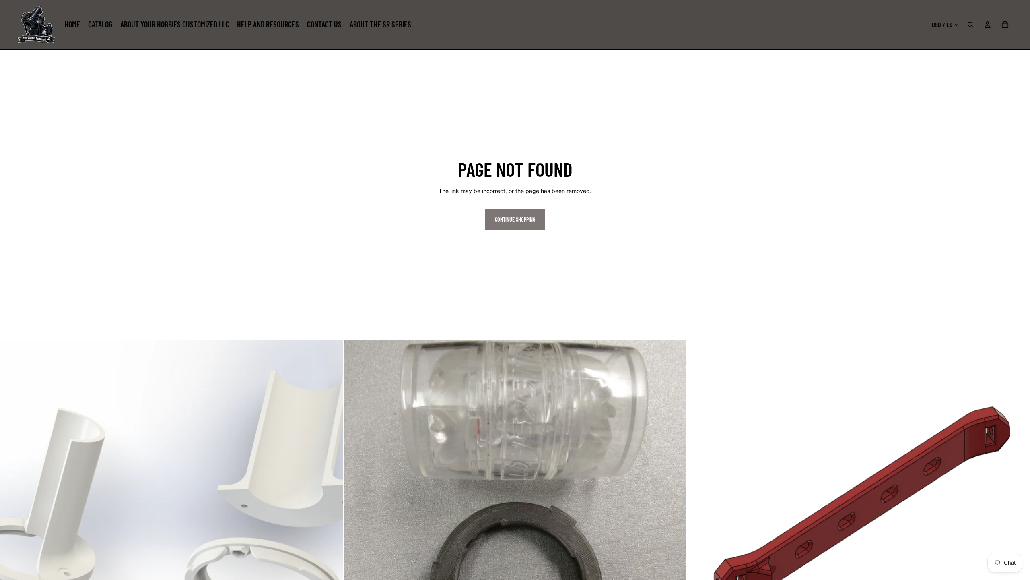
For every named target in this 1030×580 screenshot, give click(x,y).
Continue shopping (515, 219)
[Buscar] (970, 24)
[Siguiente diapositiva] (1018, 511)
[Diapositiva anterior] (699, 511)
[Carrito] (1005, 24)
